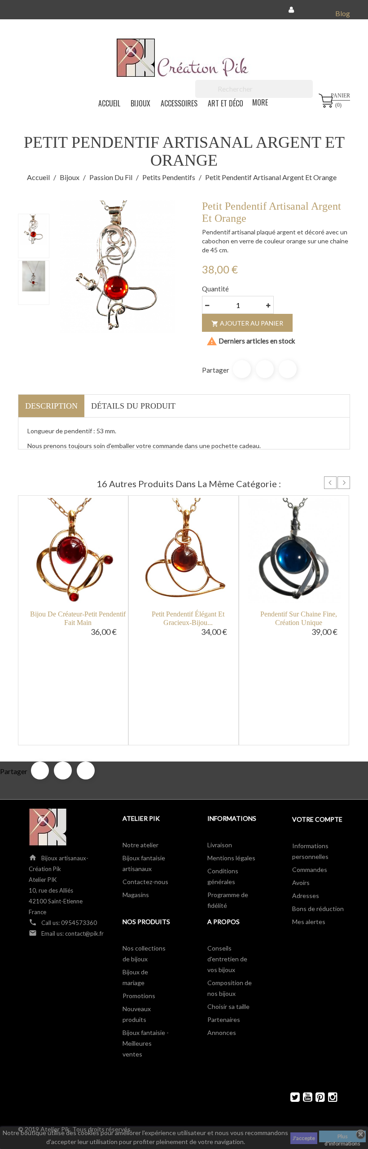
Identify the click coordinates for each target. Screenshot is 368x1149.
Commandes (309, 869)
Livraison (219, 845)
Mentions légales (231, 858)
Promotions (139, 995)
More (260, 102)
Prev (330, 482)
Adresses (305, 895)
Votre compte (317, 819)
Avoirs (301, 882)
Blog (342, 13)
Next (343, 482)
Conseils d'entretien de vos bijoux (227, 958)
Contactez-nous (145, 881)
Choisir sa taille (228, 1006)
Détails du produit (133, 405)
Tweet (265, 369)
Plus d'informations (342, 1137)
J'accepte (304, 1138)
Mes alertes (308, 921)
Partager (242, 369)
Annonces (221, 1032)
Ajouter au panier (247, 323)
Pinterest (288, 369)
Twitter (291, 1097)
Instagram (329, 1097)
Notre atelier (140, 845)
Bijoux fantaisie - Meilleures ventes (146, 1043)
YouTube (303, 1097)
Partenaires (223, 1019)
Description (51, 405)
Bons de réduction (318, 908)
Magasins (136, 894)
